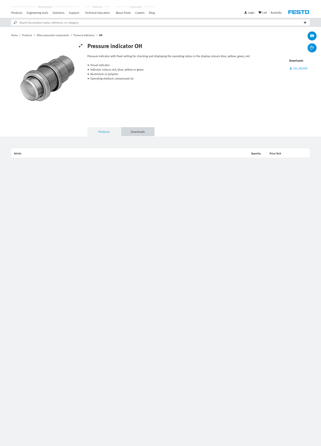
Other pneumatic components (53, 35)
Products (16, 12)
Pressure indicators (84, 35)
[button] (249, 12)
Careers (140, 12)
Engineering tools (37, 12)
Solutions (58, 12)
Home (14, 35)
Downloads (138, 131)
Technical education (97, 12)
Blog (152, 12)
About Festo (123, 12)
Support (74, 12)
